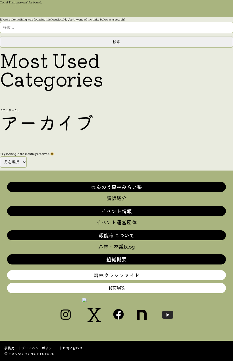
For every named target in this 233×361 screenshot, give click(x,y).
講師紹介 (116, 198)
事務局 (9, 347)
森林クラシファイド (116, 275)
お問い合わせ (72, 347)
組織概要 (116, 259)
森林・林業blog (116, 246)
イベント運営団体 (116, 222)
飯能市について (116, 235)
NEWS (117, 288)
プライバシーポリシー (38, 347)
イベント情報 (116, 211)
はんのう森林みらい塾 (116, 186)
